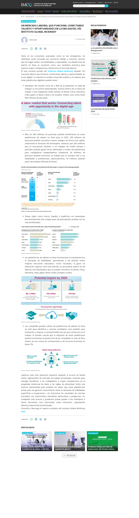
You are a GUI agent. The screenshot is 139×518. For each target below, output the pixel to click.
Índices (100, 2)
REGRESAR (71, 455)
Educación (56, 11)
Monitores (108, 2)
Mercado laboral (98, 11)
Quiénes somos (78, 2)
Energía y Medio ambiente (69, 11)
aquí (23, 411)
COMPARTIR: (24, 49)
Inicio (22, 16)
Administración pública (28, 11)
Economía (48, 11)
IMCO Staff (33, 40)
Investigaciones (90, 2)
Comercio (40, 11)
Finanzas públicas (85, 11)
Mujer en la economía (111, 11)
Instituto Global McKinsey (60, 71)
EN (115, 3)
